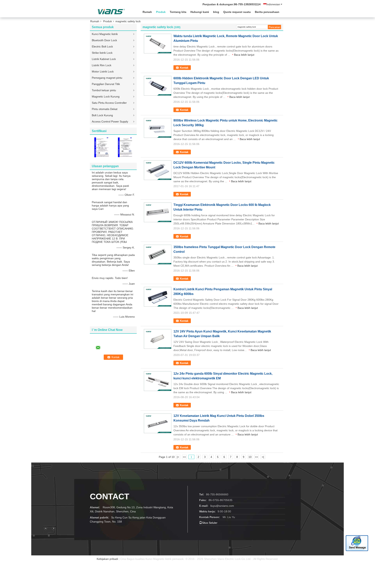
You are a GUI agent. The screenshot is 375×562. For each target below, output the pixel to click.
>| (263, 456)
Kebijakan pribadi (107, 558)
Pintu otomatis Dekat (104, 109)
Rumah (147, 11)
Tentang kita (178, 11)
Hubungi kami (199, 11)
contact (109, 496)
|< (178, 456)
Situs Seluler (209, 522)
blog (216, 11)
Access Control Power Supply (110, 121)
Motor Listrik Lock (103, 71)
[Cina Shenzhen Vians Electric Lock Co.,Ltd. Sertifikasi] (101, 147)
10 (250, 456)
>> (256, 456)
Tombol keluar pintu (104, 90)
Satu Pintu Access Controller (109, 102)
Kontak (184, 67)
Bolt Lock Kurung (102, 115)
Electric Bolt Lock (102, 46)
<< (184, 456)
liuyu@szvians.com (222, 505)
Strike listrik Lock (102, 52)
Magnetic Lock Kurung (106, 96)
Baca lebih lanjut (244, 54)
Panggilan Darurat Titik (106, 84)
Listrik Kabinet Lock (104, 59)
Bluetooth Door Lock (104, 40)
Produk (161, 11)
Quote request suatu (237, 11)
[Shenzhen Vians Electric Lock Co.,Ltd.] (111, 11)
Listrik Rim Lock (101, 65)
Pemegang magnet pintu (107, 77)
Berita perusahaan (267, 11)
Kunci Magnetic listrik (105, 34)
